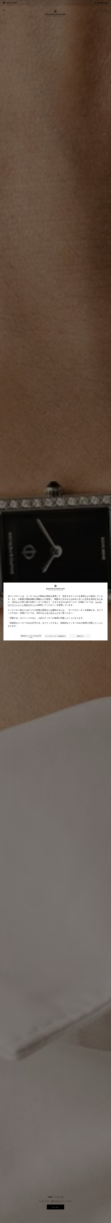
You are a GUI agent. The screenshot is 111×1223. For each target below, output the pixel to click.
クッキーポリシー (50, 613)
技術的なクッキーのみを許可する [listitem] (31, 636)
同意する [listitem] (80, 636)
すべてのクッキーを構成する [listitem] (55, 636)
